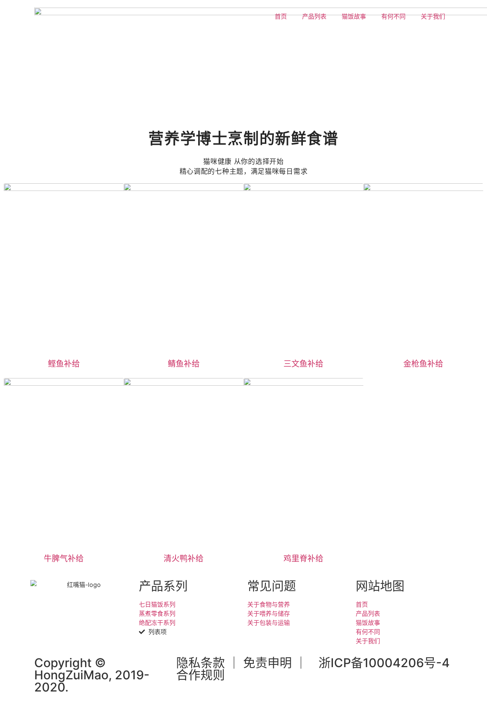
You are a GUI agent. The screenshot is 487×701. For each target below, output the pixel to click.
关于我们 (433, 16)
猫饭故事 (354, 16)
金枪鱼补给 (423, 363)
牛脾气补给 (64, 558)
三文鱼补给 (303, 363)
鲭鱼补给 (184, 363)
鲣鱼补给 (64, 363)
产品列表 (314, 16)
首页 (281, 16)
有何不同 (393, 16)
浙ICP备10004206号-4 (384, 662)
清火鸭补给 (184, 558)
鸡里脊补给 (303, 558)
